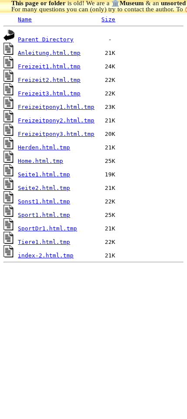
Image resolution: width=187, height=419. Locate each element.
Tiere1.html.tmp (44, 242)
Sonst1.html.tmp (44, 201)
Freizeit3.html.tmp (49, 93)
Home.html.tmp (40, 161)
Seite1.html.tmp (44, 174)
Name (25, 19)
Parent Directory (45, 39)
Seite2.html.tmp (44, 188)
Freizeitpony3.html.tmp (56, 134)
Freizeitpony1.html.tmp (56, 107)
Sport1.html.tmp (44, 215)
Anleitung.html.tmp (49, 53)
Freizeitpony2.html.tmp (56, 120)
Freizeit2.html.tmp (49, 80)
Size (108, 19)
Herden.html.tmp (44, 147)
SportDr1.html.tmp (47, 228)
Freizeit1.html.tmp (49, 66)
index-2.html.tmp (45, 255)
